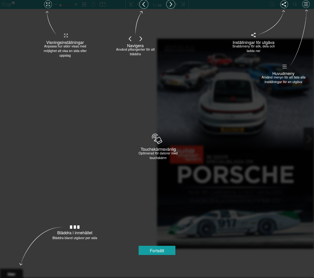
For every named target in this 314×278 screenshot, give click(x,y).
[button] (157, 250)
